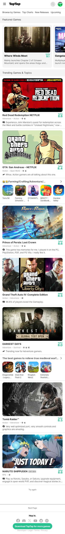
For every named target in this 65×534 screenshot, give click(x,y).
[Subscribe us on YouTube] (35, 521)
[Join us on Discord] (24, 521)
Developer (21, 530)
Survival (17, 347)
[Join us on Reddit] (41, 521)
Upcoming (56, 12)
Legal (30, 530)
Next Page (32, 508)
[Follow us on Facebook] (18, 521)
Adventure (6, 118)
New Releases (42, 12)
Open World (15, 171)
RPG (4, 475)
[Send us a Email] (47, 521)
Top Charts (27, 12)
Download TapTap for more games (32, 526)
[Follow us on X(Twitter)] (29, 521)
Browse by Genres (11, 12)
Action (16, 118)
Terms (36, 530)
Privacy (44, 530)
